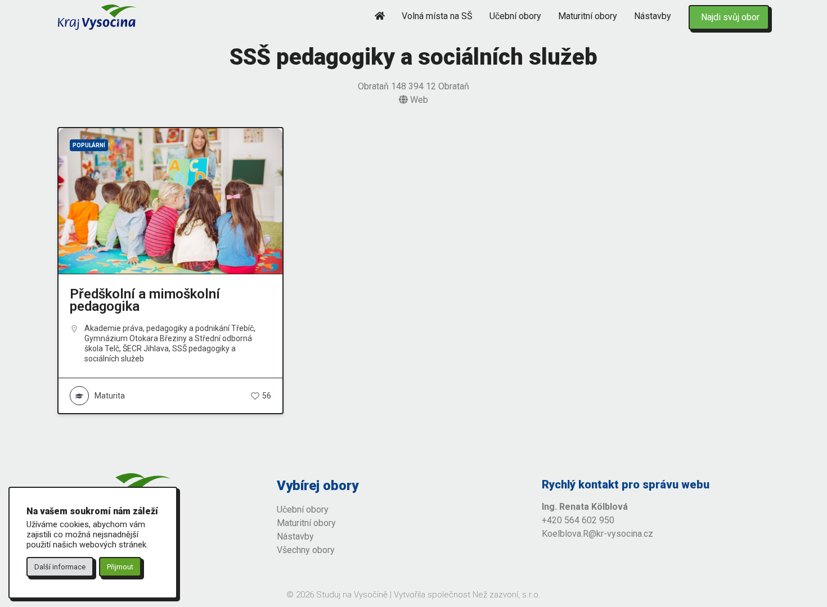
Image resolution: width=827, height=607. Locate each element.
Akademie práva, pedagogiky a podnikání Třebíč (169, 328)
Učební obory (515, 16)
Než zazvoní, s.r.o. (507, 595)
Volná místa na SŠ (437, 16)
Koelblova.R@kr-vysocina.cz (597, 533)
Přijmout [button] (120, 567)
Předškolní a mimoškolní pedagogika (145, 300)
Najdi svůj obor (730, 17)
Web (418, 99)
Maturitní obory (587, 16)
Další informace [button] (60, 567)
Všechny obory (306, 550)
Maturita (110, 395)
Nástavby (652, 16)
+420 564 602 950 (578, 520)
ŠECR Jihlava (146, 348)
